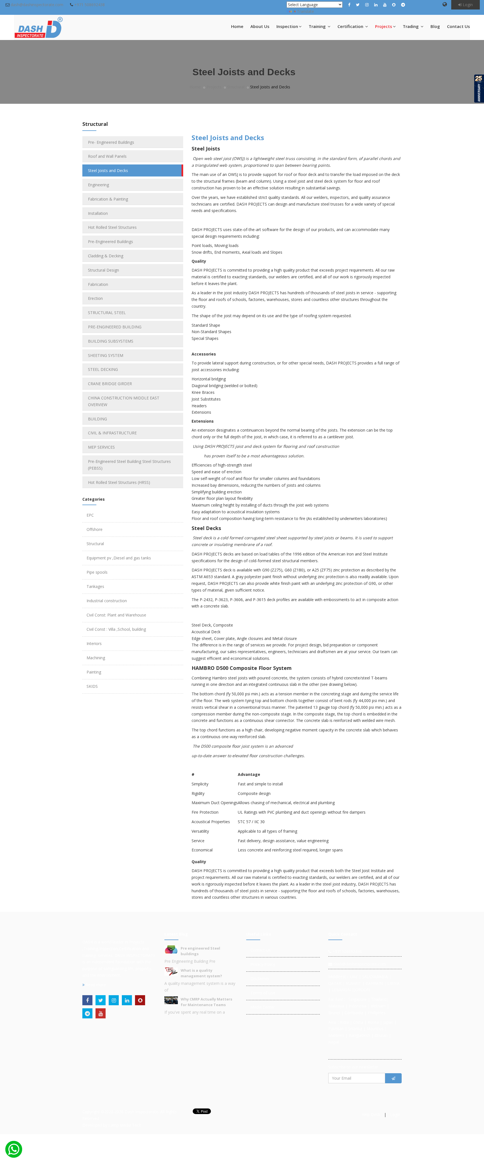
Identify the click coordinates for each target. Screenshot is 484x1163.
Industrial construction (107, 600)
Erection (95, 298)
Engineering (98, 184)
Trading (411, 26)
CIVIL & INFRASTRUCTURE (112, 432)
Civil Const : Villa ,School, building (116, 629)
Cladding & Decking (105, 255)
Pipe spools (97, 572)
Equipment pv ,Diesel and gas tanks (119, 558)
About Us (259, 26)
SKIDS (92, 686)
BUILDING (97, 419)
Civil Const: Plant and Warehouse (116, 615)
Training (318, 26)
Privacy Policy (262, 964)
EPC (90, 515)
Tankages (95, 586)
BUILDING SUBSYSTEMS (110, 341)
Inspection (287, 26)
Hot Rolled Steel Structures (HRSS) (119, 482)
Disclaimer (259, 978)
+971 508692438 (89, 4)
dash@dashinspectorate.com (37, 4)
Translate (305, 11)
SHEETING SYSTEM (105, 355)
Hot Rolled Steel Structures (112, 227)
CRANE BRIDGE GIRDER (110, 383)
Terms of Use (262, 992)
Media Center (262, 1007)
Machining (96, 657)
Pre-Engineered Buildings (110, 241)
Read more (95, 984)
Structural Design (103, 270)
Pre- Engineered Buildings (111, 142)
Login (467, 4)
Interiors (94, 643)
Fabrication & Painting (108, 199)
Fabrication (98, 284)
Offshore (95, 529)
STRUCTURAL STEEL (107, 312)
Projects (383, 26)
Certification (351, 26)
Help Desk (371, 1114)
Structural (236, 87)
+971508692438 (346, 951)
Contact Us (458, 26)
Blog (435, 26)
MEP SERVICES (101, 447)
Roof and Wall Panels (107, 156)
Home (237, 26)
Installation (98, 213)
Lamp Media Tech (124, 1125)
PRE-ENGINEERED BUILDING (114, 326)
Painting (94, 672)
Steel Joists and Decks (108, 170)
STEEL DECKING (103, 369)
